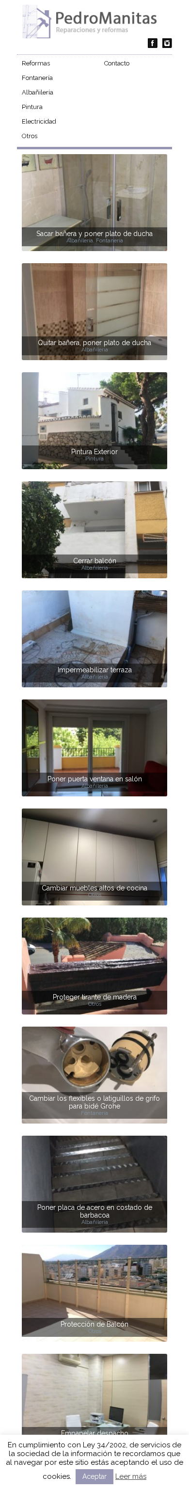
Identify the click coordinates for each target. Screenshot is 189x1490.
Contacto (116, 63)
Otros (29, 136)
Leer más (130, 1476)
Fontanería (37, 77)
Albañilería (37, 92)
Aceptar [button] (94, 1476)
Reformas (36, 63)
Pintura (32, 107)
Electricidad (39, 121)
